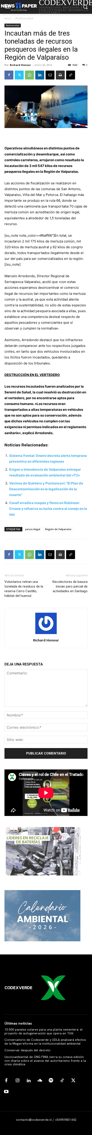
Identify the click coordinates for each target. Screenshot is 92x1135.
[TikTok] (62, 1080)
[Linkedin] (39, 75)
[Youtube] (6, 1091)
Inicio (7, 18)
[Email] (50, 75)
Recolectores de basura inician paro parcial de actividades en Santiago (70, 586)
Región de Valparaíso (58, 529)
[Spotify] (50, 1080)
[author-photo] (46, 634)
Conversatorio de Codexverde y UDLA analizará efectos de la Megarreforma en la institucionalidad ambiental (45, 1042)
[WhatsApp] (29, 75)
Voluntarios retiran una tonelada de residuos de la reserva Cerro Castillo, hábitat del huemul (23, 589)
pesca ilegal (32, 529)
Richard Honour (20, 65)
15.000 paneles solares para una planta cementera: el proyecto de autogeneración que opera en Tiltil (43, 1031)
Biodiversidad (24, 18)
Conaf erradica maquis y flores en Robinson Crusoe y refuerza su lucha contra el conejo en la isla (48, 509)
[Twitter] (19, 75)
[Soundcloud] (39, 1080)
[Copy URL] (70, 75)
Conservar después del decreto (27, 1050)
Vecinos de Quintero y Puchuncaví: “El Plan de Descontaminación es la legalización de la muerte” (46, 489)
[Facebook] (8, 75)
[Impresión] (60, 75)
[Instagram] (17, 1080)
